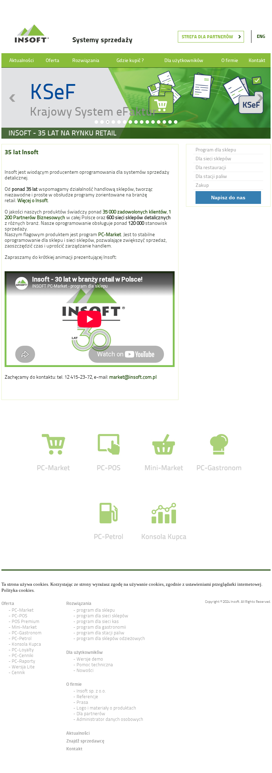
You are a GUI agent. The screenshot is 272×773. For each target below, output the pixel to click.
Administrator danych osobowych (109, 719)
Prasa (82, 702)
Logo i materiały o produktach (106, 708)
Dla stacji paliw (211, 176)
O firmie (229, 60)
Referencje (87, 696)
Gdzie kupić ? (130, 60)
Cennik (18, 672)
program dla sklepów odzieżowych (110, 638)
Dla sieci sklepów (213, 158)
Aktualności (21, 60)
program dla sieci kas (97, 621)
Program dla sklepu (216, 149)
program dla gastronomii (101, 627)
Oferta (52, 60)
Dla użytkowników (183, 60)
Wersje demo (89, 659)
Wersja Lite (23, 666)
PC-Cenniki (22, 655)
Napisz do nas (228, 197)
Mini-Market (24, 627)
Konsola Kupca (26, 644)
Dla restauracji (211, 167)
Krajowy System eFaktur (93, 111)
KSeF (53, 91)
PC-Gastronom (26, 632)
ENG (261, 36)
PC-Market (23, 610)
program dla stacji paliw (100, 632)
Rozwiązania (85, 60)
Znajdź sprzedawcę (85, 741)
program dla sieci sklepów (102, 615)
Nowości (85, 670)
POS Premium (25, 621)
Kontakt (257, 60)
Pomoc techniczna (94, 664)
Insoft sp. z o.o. (91, 691)
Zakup (202, 185)
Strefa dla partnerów (207, 36)
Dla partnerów (90, 713)
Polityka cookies (17, 590)
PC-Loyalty (23, 649)
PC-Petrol (22, 638)
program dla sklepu (95, 610)
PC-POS (19, 615)
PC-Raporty (23, 661)
